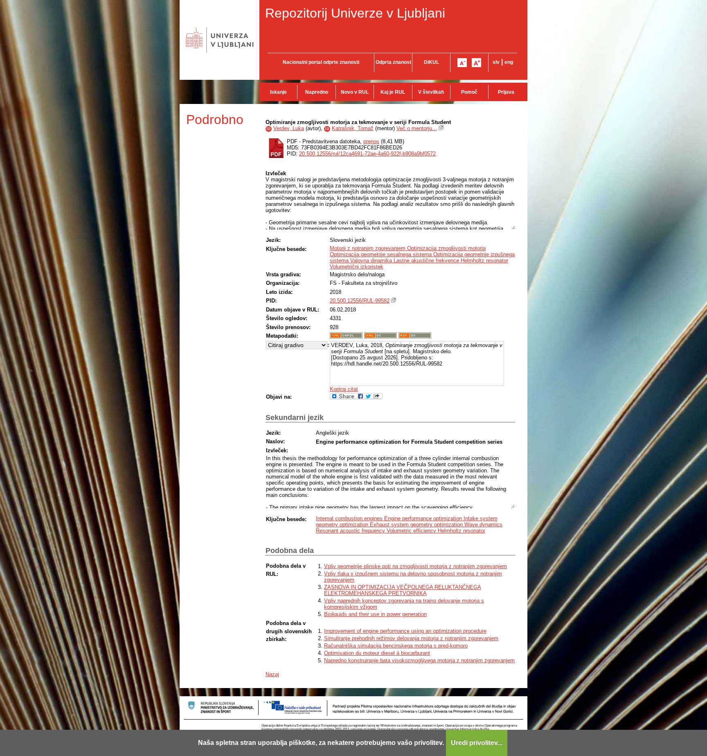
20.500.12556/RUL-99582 (360, 301)
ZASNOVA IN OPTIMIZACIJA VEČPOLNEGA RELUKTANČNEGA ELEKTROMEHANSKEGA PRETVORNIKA (402, 590)
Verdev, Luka (288, 128)
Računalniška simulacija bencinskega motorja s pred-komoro (396, 646)
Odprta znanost (393, 62)
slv (496, 62)
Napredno (316, 92)
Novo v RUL (355, 92)
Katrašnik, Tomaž (353, 128)
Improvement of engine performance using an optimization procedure (405, 631)
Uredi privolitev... (476, 742)
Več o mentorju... (416, 128)
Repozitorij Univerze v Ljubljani (355, 13)
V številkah (431, 92)
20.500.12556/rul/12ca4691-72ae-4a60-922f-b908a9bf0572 (367, 154)
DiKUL (431, 62)
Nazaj (272, 674)
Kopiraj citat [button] (344, 389)
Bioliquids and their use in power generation (375, 614)
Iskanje (278, 92)
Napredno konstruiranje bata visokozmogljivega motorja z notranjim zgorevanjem (419, 660)
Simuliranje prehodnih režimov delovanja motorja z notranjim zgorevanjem (411, 638)
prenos (371, 141)
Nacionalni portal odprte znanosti (321, 62)
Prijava (506, 92)
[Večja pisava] (476, 62)
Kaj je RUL (393, 92)
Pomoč (469, 92)
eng (508, 62)
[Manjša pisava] (462, 62)
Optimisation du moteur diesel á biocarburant (377, 653)
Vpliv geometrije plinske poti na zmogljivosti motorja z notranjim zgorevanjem (415, 566)
